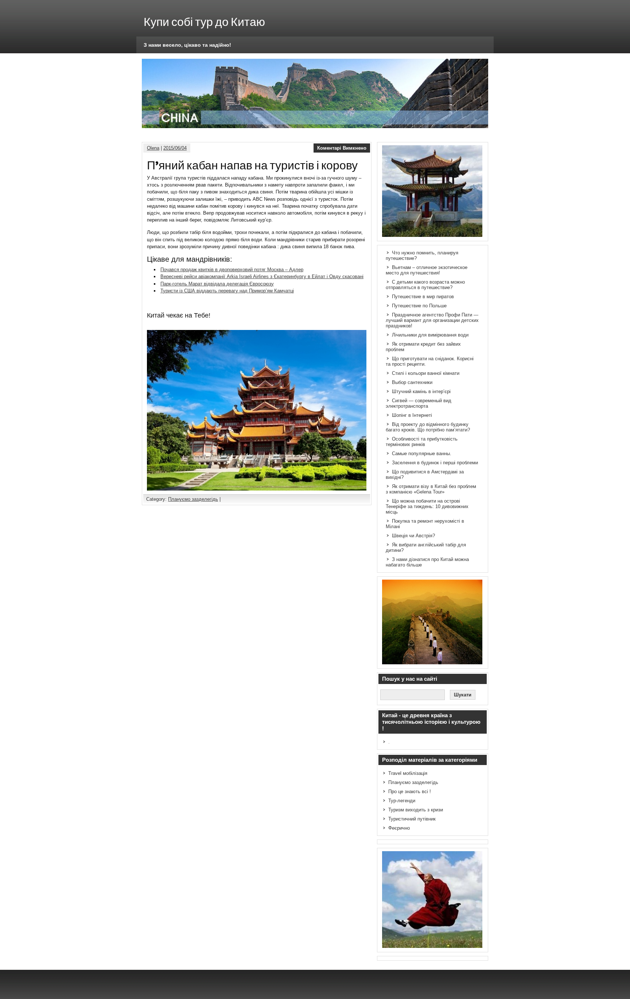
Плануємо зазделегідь (193, 499)
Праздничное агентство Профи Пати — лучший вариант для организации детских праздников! (432, 320)
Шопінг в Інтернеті (412, 415)
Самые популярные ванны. (421, 453)
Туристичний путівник (412, 819)
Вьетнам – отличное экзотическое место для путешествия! (426, 270)
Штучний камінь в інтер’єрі (421, 391)
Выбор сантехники (412, 382)
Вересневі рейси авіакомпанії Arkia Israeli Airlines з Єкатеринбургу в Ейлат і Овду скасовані (261, 276)
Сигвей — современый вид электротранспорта (418, 403)
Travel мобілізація (407, 773)
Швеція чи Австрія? (413, 535)
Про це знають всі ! (409, 791)
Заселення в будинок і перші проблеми (435, 462)
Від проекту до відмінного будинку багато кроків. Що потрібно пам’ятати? (428, 427)
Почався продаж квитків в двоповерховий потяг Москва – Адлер (231, 269)
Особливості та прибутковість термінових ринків (422, 441)
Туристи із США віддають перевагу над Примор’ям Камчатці (227, 290)
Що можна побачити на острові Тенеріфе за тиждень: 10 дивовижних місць (427, 506)
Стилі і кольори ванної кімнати (425, 373)
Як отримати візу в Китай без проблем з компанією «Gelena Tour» (431, 489)
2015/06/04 (175, 148)
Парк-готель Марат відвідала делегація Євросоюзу (217, 284)
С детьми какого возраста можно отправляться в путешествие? (425, 284)
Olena (153, 148)
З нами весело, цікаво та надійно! (187, 45)
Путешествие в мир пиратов (423, 296)
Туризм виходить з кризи (415, 809)
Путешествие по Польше (419, 305)
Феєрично (399, 828)
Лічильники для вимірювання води (430, 335)
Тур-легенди (401, 800)
